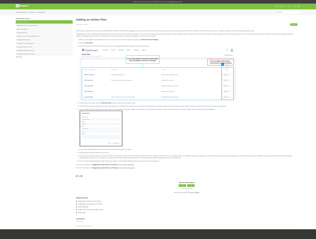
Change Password (22, 32)
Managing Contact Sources (24, 47)
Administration (41, 12)
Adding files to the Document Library (27, 25)
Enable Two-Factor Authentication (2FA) (28, 36)
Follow (294, 24)
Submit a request (280, 6)
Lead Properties (83, 207)
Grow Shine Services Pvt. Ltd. (154, 234)
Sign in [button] (289, 6)
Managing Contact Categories (25, 43)
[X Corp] (79, 176)
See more (19, 57)
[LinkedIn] (81, 176)
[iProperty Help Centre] (22, 6)
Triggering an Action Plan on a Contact (90, 204)
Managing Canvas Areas (23, 39)
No (191, 185)
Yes (182, 185)
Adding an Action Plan (23, 22)
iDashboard (32, 12)
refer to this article (128, 164)
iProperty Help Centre (22, 12)
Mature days (82, 212)
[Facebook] (76, 176)
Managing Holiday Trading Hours (26, 54)
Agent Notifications (22, 29)
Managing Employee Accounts (25, 50)
